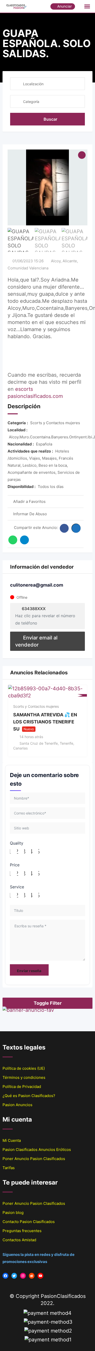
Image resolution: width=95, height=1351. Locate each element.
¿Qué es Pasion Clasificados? (29, 1095)
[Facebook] (5, 1276)
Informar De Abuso (30, 513)
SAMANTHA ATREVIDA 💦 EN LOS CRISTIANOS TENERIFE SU (45, 722)
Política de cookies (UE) (24, 1068)
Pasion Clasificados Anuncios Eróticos (37, 1149)
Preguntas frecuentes (22, 1230)
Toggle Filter (48, 1003)
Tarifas (9, 1167)
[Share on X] (76, 528)
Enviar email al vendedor (36, 641)
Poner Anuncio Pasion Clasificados (34, 1158)
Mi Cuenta (12, 1140)
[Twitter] (14, 1276)
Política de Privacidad (22, 1086)
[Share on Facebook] (64, 528)
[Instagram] (23, 1276)
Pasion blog (13, 1212)
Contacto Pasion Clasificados (29, 1221)
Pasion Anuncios (17, 1104)
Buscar (50, 119)
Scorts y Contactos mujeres (36, 706)
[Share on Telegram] (24, 539)
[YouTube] (40, 1276)
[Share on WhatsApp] (12, 539)
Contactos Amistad (19, 1239)
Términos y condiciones (24, 1077)
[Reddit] (32, 1276)
